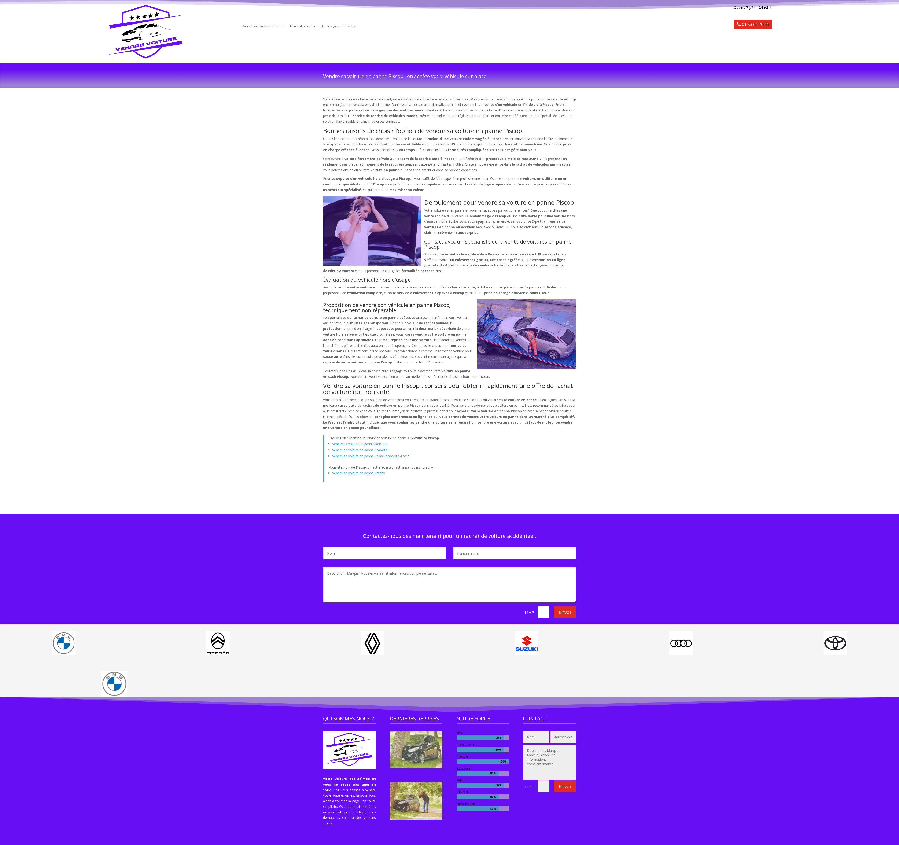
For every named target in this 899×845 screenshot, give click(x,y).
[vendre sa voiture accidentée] (416, 767)
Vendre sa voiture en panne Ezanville (359, 450)
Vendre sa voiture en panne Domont (359, 444)
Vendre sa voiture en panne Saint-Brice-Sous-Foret (370, 456)
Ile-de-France (301, 26)
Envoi (565, 612)
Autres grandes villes (338, 26)
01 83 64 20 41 (755, 24)
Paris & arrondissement (261, 26)
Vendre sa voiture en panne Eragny (358, 473)
